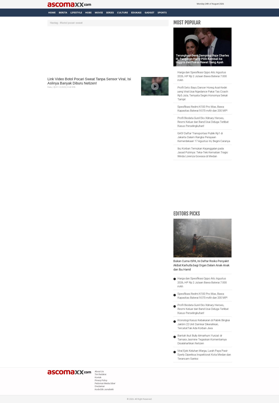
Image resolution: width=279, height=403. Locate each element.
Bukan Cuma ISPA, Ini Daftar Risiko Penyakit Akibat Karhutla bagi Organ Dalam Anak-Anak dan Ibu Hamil (201, 265)
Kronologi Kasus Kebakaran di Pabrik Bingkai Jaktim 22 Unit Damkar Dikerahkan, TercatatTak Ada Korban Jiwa (203, 324)
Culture (122, 12)
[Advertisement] (108, 52)
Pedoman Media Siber (105, 383)
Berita (63, 12)
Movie (99, 12)
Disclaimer (100, 386)
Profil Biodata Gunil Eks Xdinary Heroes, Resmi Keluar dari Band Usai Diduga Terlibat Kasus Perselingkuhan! (203, 122)
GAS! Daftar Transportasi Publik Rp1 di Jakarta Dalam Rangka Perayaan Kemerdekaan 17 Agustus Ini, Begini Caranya (203, 137)
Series (110, 12)
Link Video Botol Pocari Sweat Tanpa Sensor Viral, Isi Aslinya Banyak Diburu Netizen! (89, 81)
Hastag (54, 22)
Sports (162, 12)
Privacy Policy (101, 380)
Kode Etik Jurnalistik (104, 389)
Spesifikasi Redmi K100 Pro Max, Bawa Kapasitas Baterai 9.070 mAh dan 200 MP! (202, 108)
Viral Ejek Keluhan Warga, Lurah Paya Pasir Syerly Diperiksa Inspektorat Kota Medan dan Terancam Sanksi (204, 354)
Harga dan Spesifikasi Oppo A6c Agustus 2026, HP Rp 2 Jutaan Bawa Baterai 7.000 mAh (202, 76)
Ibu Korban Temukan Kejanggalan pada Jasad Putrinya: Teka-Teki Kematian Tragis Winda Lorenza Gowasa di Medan (202, 152)
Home (52, 12)
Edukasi (136, 12)
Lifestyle (76, 12)
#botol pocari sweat (71, 22)
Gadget (149, 12)
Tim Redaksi (100, 374)
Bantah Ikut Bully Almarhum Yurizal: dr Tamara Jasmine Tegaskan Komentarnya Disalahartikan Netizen (202, 339)
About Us (99, 371)
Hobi (88, 12)
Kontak (98, 377)
